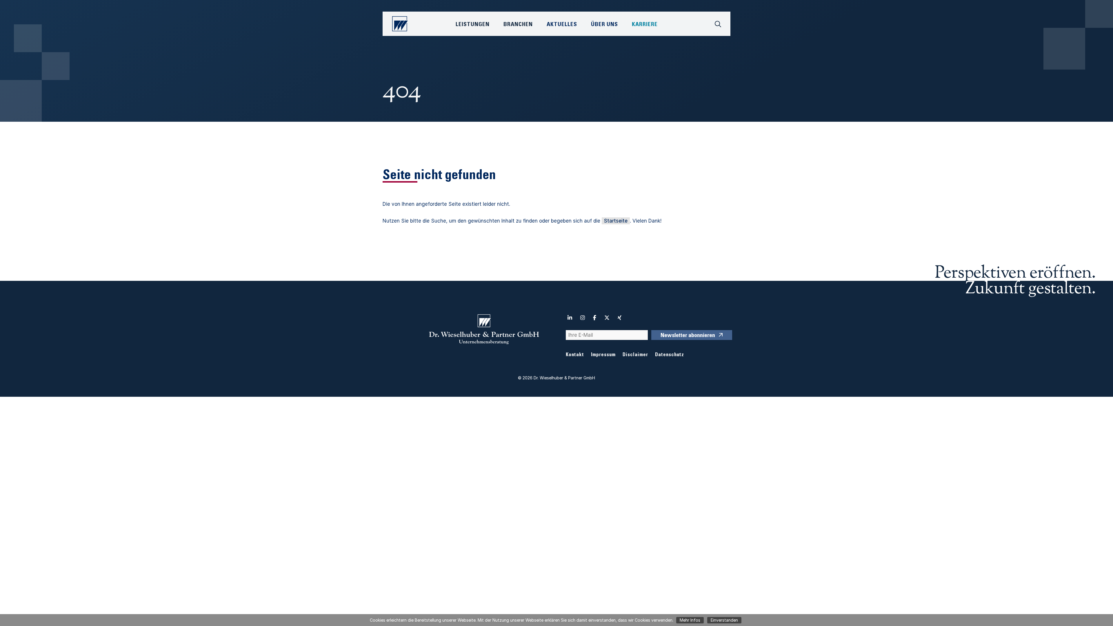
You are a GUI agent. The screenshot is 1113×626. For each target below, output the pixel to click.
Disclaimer (635, 355)
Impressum (603, 355)
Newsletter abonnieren (688, 336)
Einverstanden (724, 620)
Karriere (645, 25)
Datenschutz (669, 355)
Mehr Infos (690, 620)
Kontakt (575, 355)
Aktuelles (562, 25)
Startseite (616, 221)
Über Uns (604, 25)
